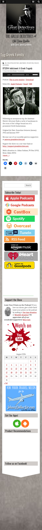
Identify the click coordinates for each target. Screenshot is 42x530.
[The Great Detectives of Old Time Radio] (21, 18)
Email (25, 84)
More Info (26, 320)
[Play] (5, 75)
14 (26, 369)
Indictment (23, 63)
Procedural (6, 65)
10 (6, 369)
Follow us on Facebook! (16, 463)
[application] (21, 75)
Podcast (36, 63)
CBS (6, 63)
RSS (30, 84)
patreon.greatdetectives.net (14, 139)
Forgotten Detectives (13, 63)
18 (11, 372)
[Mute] (31, 75)
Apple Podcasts (16, 84)
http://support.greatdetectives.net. (16, 146)
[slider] (35, 74)
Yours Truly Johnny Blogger (10, 71)
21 (26, 372)
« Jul (6, 383)
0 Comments (21, 71)
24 (7, 376)
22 (31, 372)
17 (6, 372)
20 (21, 372)
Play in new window (17, 80)
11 (11, 369)
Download (30, 80)
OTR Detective (30, 63)
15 (31, 369)
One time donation (30, 312)
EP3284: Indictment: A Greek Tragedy (17, 68)
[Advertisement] (18, 283)
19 (16, 372)
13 (21, 369)
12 (16, 369)
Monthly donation (21, 315)
